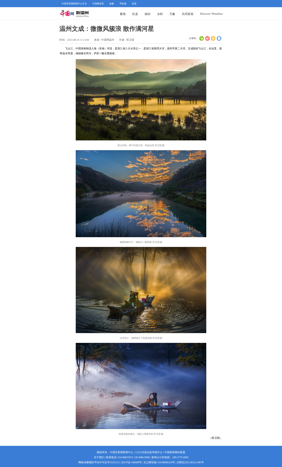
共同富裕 (188, 14)
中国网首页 (98, 3)
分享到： (193, 38)
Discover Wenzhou (211, 13)
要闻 (123, 14)
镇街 (147, 14)
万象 (172, 14)
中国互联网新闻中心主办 (74, 3)
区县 (135, 14)
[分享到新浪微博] (207, 38)
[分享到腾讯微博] (219, 38)
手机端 (122, 3)
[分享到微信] (201, 38)
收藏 (111, 3)
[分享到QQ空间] (213, 38)
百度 (134, 3)
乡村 (160, 14)
